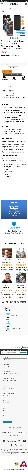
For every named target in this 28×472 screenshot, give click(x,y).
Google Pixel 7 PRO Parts (9, 380)
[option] (14, 24)
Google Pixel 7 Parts (8, 378)
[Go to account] (5, 1)
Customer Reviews (7, 405)
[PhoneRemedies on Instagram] (17, 428)
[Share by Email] (17, 38)
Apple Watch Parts (8, 364)
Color (4, 67)
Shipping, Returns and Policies (13, 86)
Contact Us (6, 417)
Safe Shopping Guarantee (9, 393)
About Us (5, 395)
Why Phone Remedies (8, 391)
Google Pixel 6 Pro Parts (9, 376)
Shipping (5, 386)
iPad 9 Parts (6, 368)
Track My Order (7, 422)
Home (2, 11)
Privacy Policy (14, 435)
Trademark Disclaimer (8, 398)
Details (3, 86)
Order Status (6, 402)
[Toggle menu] (26, 4)
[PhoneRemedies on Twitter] (10, 428)
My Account (6, 400)
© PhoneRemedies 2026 (7, 432)
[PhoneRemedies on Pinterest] (20, 428)
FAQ (4, 415)
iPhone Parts (6, 359)
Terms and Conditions (20, 432)
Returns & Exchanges (8, 388)
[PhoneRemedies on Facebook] (13, 428)
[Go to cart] (2, 4)
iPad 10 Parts (6, 371)
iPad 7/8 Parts (6, 366)
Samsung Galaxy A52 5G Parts (10, 373)
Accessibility (6, 410)
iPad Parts (5, 361)
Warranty (5, 413)
